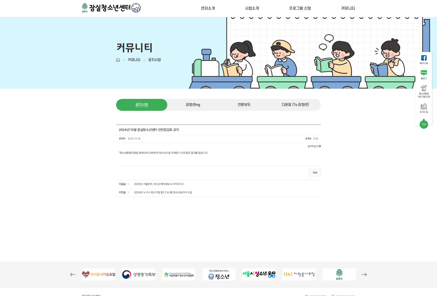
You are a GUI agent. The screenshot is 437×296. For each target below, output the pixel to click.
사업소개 (252, 8)
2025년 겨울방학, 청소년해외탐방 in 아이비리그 (159, 184)
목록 (315, 172)
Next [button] (364, 274)
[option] (99, 274)
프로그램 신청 (300, 8)
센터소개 (208, 8)
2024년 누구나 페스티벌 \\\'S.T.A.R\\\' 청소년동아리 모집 (163, 192)
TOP (423, 124)
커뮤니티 (348, 8)
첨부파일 (313, 146)
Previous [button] (72, 274)
